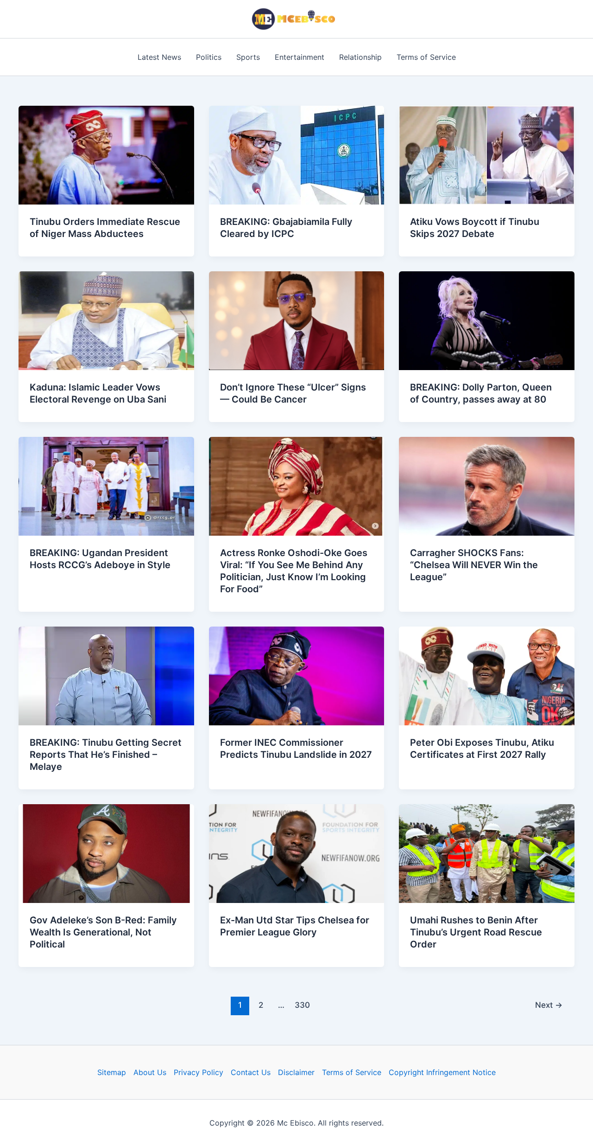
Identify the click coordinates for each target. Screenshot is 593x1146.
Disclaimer (296, 1072)
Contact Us (251, 1072)
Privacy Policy (198, 1072)
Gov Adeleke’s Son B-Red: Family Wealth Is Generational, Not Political (103, 932)
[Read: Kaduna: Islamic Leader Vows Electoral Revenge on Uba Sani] (106, 320)
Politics (208, 57)
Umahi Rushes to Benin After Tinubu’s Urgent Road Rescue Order (476, 932)
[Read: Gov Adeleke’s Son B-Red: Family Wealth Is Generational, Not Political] (106, 853)
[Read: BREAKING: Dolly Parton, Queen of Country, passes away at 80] (486, 320)
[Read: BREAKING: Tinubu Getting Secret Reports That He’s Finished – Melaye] (106, 675)
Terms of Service (426, 57)
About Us (149, 1072)
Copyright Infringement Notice (442, 1072)
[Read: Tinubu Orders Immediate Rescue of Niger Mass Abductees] (106, 154)
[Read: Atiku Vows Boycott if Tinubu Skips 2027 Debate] (486, 154)
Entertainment (299, 57)
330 (302, 1005)
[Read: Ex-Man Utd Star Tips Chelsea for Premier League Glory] (297, 853)
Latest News (159, 57)
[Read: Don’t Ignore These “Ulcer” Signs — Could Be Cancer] (297, 320)
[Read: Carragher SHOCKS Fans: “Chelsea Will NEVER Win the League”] (486, 485)
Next (548, 1005)
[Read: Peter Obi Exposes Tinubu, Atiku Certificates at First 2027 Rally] (486, 675)
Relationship (360, 57)
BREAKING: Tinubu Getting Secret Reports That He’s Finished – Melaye (106, 754)
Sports (248, 57)
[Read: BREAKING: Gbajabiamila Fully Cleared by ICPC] (297, 154)
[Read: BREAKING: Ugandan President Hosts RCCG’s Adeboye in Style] (106, 485)
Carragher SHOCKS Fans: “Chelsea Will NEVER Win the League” (474, 565)
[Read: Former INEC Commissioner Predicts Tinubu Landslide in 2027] (297, 675)
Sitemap (111, 1072)
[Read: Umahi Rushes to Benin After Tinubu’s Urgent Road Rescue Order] (486, 853)
